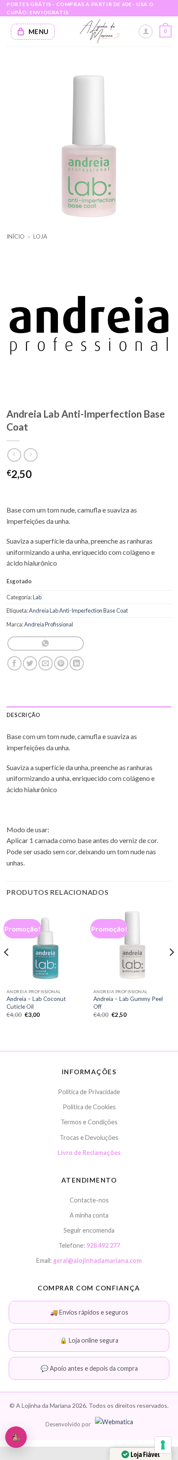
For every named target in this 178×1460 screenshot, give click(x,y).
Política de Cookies (89, 1107)
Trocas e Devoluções (89, 1137)
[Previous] (7, 969)
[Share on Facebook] (14, 663)
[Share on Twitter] (30, 663)
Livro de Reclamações (89, 1152)
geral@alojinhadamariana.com (97, 1260)
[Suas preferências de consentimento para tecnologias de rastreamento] (163, 1445)
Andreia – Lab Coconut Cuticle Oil (36, 1002)
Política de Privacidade (89, 1091)
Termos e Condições (89, 1122)
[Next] (171, 969)
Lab (37, 597)
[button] (165, 31)
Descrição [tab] (23, 714)
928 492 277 (103, 1245)
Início (15, 236)
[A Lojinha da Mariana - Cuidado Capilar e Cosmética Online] (100, 31)
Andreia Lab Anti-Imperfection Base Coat (78, 610)
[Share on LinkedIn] (77, 663)
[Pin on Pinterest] (61, 663)
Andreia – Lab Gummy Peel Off (128, 1002)
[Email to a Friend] (45, 663)
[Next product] (14, 455)
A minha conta (89, 1215)
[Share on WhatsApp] (45, 643)
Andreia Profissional (48, 624)
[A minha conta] (146, 31)
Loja (40, 236)
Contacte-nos (89, 1200)
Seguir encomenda (89, 1230)
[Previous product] (30, 455)
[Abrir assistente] (16, 1437)
